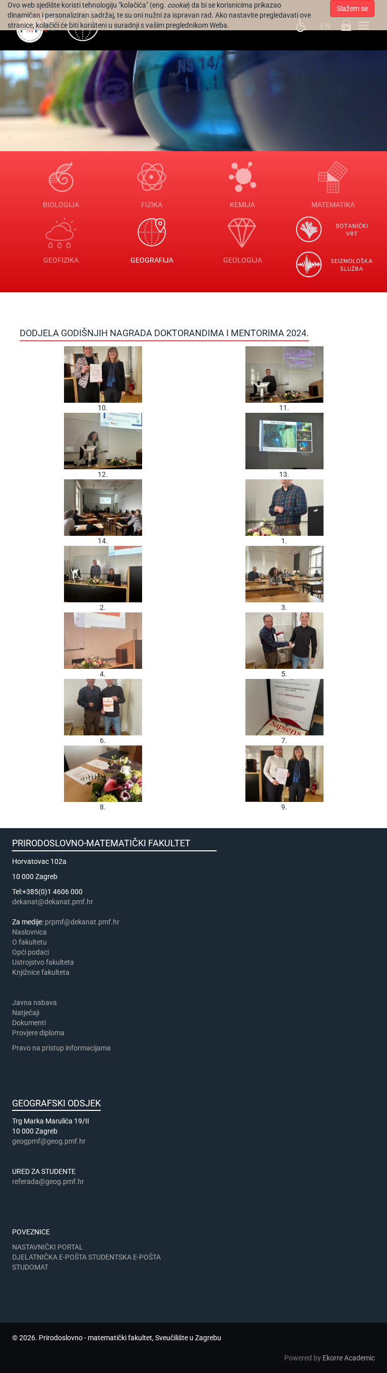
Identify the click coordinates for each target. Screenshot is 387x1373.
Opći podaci (30, 952)
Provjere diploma (38, 1033)
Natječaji (25, 1013)
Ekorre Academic (348, 1358)
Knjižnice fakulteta (41, 972)
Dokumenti (29, 1023)
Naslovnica (29, 932)
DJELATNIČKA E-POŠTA (49, 1257)
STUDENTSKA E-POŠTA (124, 1257)
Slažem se (352, 9)
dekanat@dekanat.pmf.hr (52, 902)
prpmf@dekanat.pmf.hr (82, 922)
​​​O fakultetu (29, 942)
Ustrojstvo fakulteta (43, 962)
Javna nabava (34, 1002)
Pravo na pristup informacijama (63, 1048)
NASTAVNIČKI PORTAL (47, 1247)
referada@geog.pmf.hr (48, 1181)
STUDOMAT (30, 1267)
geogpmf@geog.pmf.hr (49, 1141)
